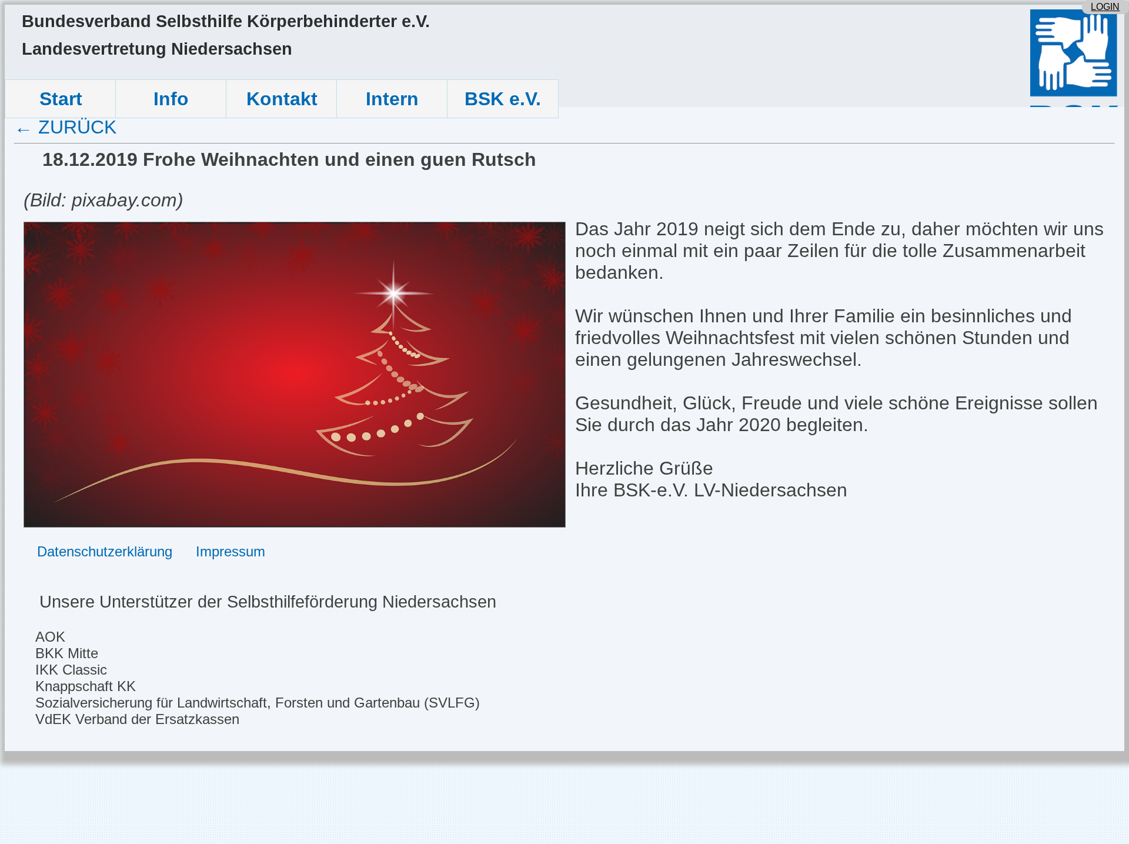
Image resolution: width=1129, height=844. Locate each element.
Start (60, 98)
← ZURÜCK (65, 127)
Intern (392, 98)
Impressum (230, 551)
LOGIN (1105, 7)
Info (171, 98)
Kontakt (282, 98)
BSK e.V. (503, 98)
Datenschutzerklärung (104, 551)
